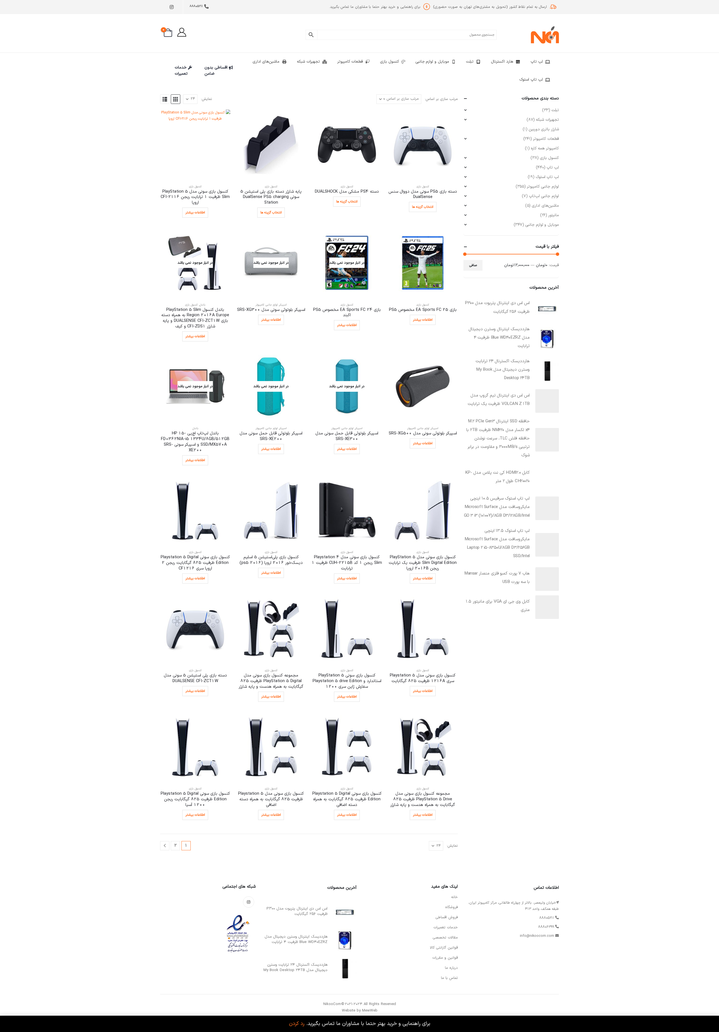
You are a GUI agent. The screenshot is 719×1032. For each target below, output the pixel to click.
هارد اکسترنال (502, 62)
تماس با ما (449, 978)
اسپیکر (283, 305)
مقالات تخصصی (445, 937)
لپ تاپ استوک (531, 80)
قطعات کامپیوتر (350, 62)
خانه (454, 897)
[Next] (164, 845)
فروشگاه (451, 907)
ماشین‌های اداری (266, 62)
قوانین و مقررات (445, 958)
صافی (473, 265)
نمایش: (206, 99)
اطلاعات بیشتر (195, 212)
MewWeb (369, 1010)
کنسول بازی (389, 62)
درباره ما (451, 968)
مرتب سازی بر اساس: (441, 99)
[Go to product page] (423, 145)
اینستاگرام (248, 902)
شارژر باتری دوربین (544, 129)
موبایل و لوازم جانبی (432, 62)
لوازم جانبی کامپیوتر (266, 305)
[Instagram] (171, 7)
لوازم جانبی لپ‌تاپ (544, 196)
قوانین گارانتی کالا (444, 948)
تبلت (470, 62)
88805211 (196, 6)
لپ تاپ (537, 62)
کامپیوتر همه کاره (545, 148)
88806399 (546, 927)
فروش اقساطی (446, 917)
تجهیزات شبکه (308, 62)
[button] (175, 99)
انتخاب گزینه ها (422, 206)
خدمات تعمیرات (181, 71)
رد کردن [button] (296, 1024)
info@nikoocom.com (537, 935)
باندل (202, 305)
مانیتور (553, 215)
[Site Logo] (545, 35)
